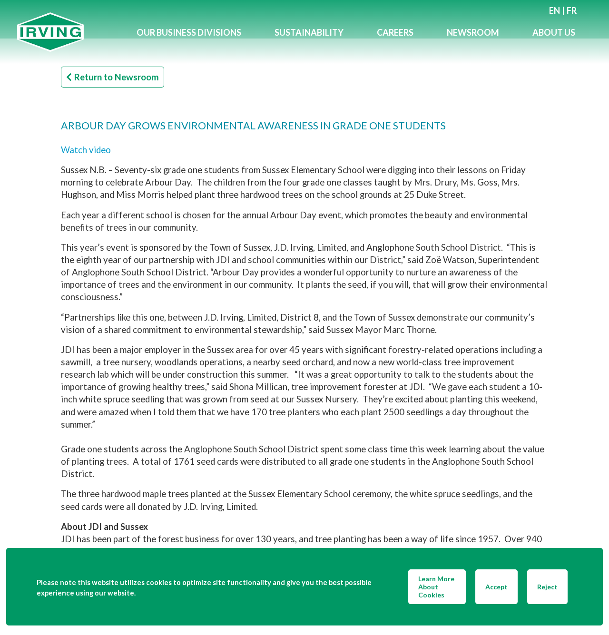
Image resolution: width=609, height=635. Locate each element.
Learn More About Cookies (436, 587)
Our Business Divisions (189, 32)
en (554, 10)
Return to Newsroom (116, 77)
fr (572, 10)
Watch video (86, 150)
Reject (547, 587)
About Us (553, 32)
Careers (395, 32)
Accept (496, 587)
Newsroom (473, 32)
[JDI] (68, 32)
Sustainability (309, 32)
